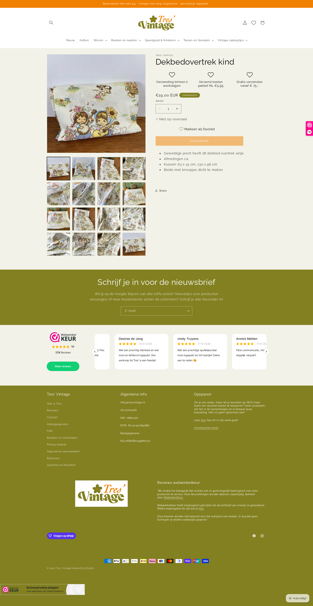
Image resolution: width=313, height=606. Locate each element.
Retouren (53, 458)
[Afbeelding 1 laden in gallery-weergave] (58, 168)
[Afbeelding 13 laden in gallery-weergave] (58, 244)
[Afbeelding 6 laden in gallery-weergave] (83, 193)
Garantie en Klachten (61, 465)
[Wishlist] (253, 22)
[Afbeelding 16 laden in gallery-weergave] (134, 244)
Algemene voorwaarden (63, 451)
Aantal (160, 100)
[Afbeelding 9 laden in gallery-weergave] (58, 219)
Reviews (52, 410)
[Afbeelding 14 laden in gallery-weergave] (83, 244)
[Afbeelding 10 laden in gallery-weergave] (83, 219)
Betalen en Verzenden (62, 437)
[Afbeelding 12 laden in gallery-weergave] (134, 219)
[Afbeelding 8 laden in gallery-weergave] (134, 193)
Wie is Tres (54, 403)
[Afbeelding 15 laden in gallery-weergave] (108, 244)
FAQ (50, 431)
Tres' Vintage (63, 568)
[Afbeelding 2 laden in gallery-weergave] (83, 168)
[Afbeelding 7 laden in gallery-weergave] (108, 193)
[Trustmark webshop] (42, 590)
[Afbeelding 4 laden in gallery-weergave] (134, 168)
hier (203, 420)
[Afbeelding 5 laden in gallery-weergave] (58, 193)
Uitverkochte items (206, 427)
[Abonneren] (187, 311)
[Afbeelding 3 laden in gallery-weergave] (108, 168)
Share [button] (163, 190)
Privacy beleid (56, 444)
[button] (51, 22)
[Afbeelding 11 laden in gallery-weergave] (108, 219)
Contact (52, 417)
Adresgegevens (57, 424)
